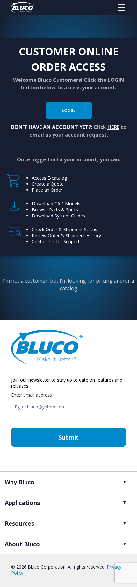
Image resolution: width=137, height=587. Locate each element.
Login (69, 110)
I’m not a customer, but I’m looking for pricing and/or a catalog (68, 284)
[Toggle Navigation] (121, 8)
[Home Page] (22, 7)
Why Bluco (19, 482)
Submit (69, 437)
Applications (22, 502)
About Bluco (22, 544)
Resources (19, 523)
